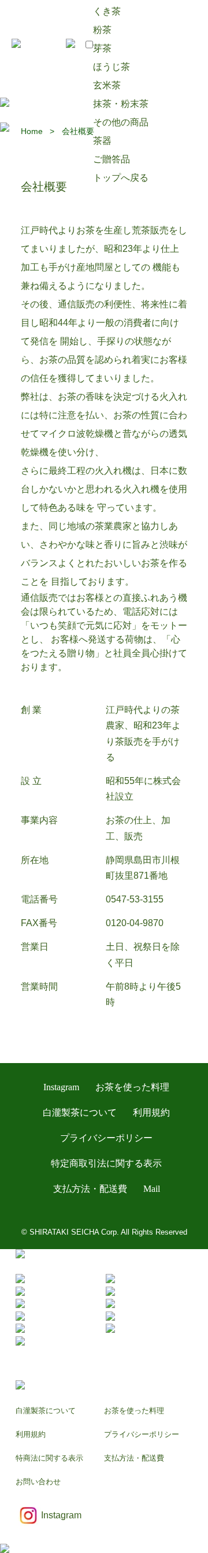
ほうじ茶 (111, 67)
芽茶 (102, 48)
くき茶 (107, 11)
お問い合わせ (38, 1481)
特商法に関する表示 (49, 1458)
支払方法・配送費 (90, 1189)
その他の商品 (120, 122)
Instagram (61, 1087)
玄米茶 (107, 85)
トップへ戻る (120, 178)
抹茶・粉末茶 (120, 104)
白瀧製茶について (80, 1112)
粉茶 (102, 30)
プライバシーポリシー (106, 1138)
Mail (151, 1189)
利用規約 (151, 1112)
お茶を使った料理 (132, 1087)
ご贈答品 (111, 159)
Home (32, 131)
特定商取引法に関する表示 (106, 1163)
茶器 (102, 141)
